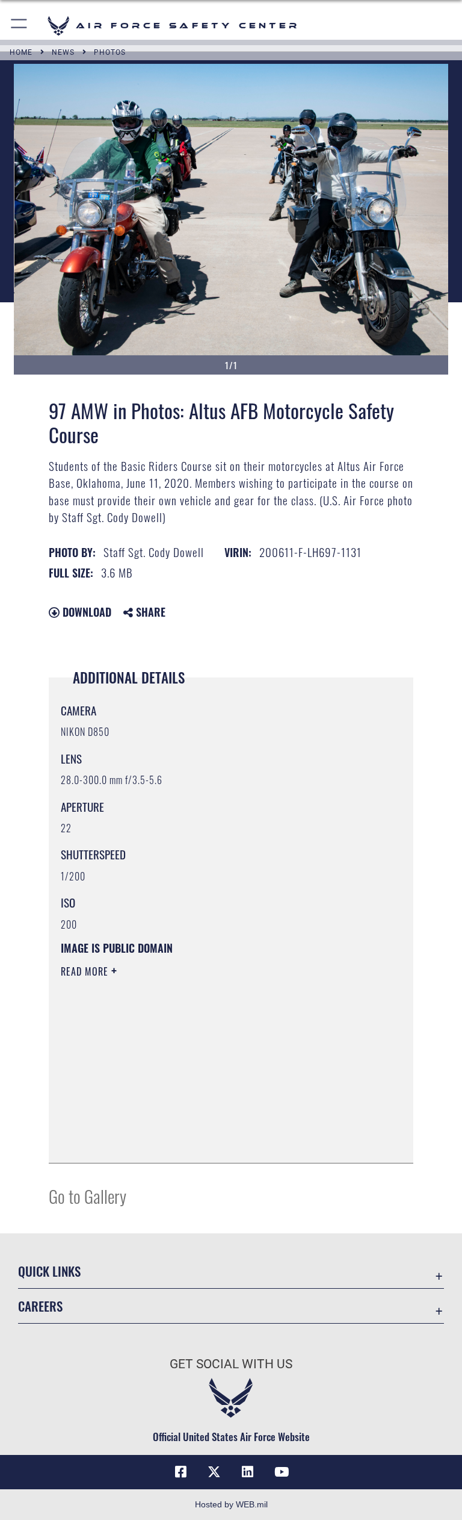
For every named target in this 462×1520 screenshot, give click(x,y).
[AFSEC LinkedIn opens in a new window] (248, 1472)
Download (85, 612)
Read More (86, 971)
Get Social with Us (231, 1364)
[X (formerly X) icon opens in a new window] (214, 1472)
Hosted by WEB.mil (231, 1504)
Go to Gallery (87, 1196)
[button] (19, 25)
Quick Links (49, 1271)
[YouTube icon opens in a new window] (282, 1472)
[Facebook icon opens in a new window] (180, 1472)
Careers (40, 1306)
